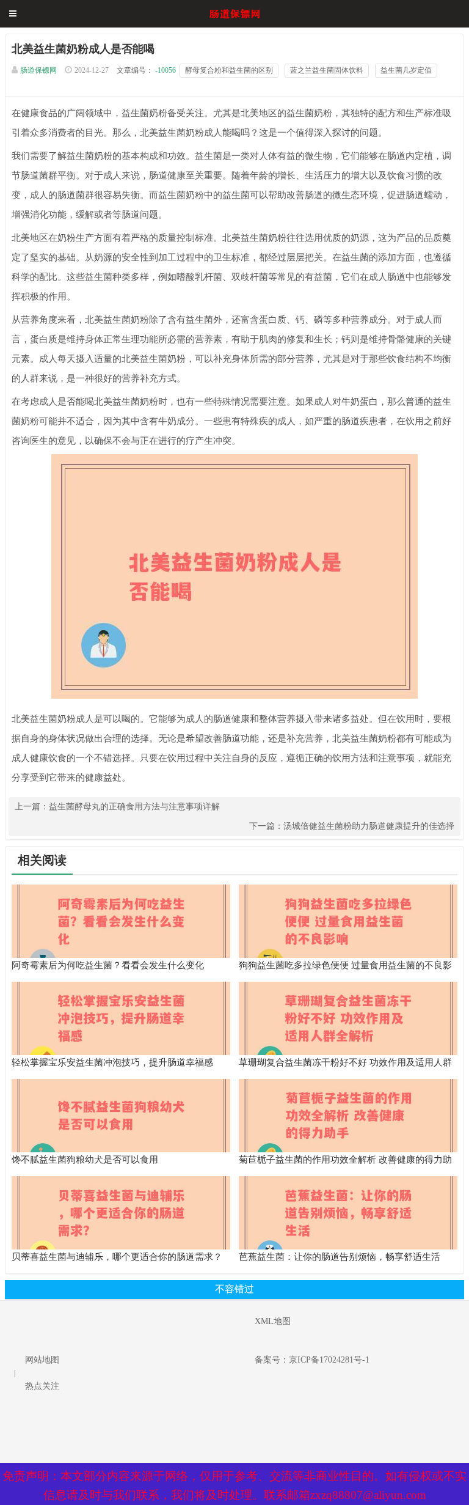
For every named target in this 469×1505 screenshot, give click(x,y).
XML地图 (273, 1321)
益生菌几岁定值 (406, 70)
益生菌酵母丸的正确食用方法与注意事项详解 (134, 806)
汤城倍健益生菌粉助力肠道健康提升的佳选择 (368, 826)
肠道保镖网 (38, 70)
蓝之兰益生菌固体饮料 (326, 70)
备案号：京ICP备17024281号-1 (312, 1359)
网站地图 (42, 1359)
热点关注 (42, 1386)
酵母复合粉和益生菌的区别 (229, 70)
